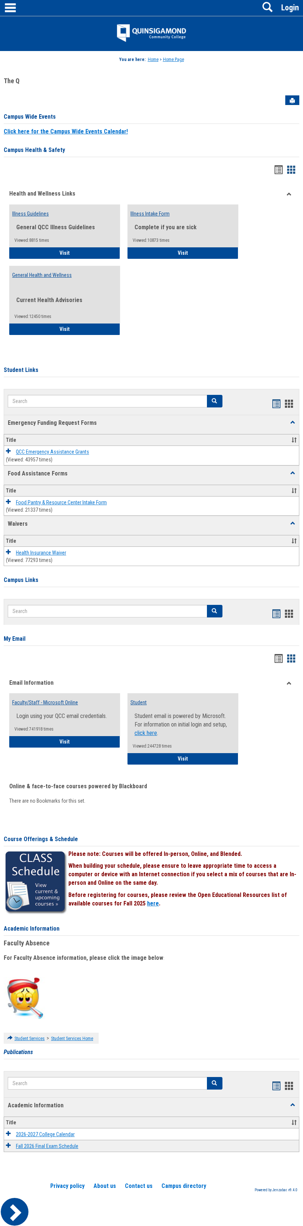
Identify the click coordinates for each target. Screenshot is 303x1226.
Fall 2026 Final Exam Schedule (47, 1146)
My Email (14, 638)
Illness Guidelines (30, 214)
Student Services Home (72, 1038)
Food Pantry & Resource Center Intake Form (61, 502)
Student (138, 702)
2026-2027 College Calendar (45, 1134)
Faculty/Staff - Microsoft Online (45, 702)
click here (146, 732)
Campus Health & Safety (34, 149)
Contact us (139, 1185)
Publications (18, 1052)
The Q (12, 81)
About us (104, 1185)
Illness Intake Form (150, 214)
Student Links (21, 369)
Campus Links (21, 579)
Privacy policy (67, 1185)
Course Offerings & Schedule (41, 839)
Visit (85, 253)
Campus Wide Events (30, 116)
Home (153, 59)
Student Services (29, 1038)
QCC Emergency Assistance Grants (52, 452)
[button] (292, 422)
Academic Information (31, 928)
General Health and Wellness (42, 275)
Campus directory (183, 1185)
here (153, 903)
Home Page (173, 59)
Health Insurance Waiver (41, 553)
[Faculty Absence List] (25, 998)
